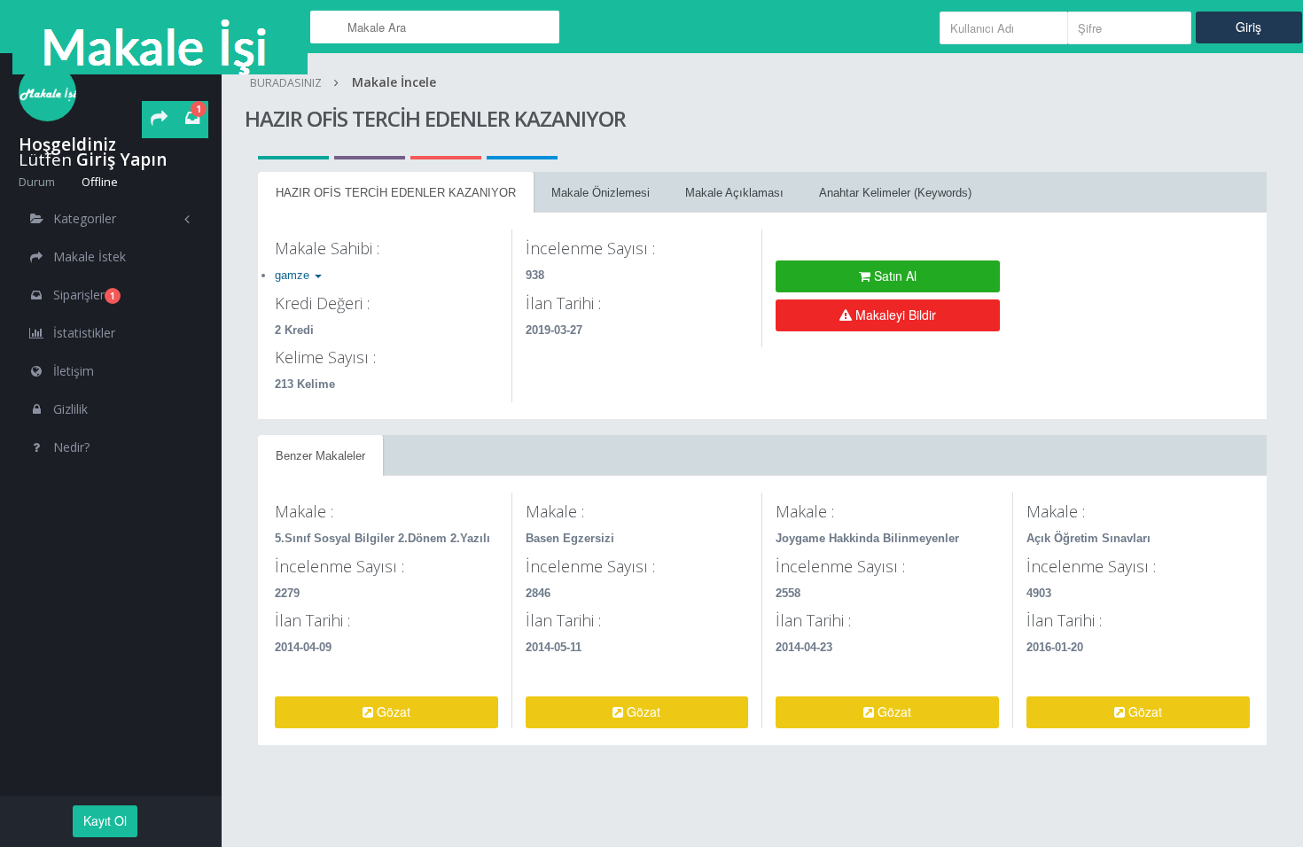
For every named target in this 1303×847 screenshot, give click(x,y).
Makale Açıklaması (734, 192)
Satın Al (893, 275)
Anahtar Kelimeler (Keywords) (895, 192)
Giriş (1248, 26)
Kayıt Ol (105, 820)
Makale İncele (394, 82)
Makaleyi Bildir (894, 314)
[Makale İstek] (159, 119)
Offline (98, 182)
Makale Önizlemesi (600, 192)
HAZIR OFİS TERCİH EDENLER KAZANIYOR (396, 192)
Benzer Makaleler (320, 455)
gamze (294, 275)
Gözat (391, 711)
